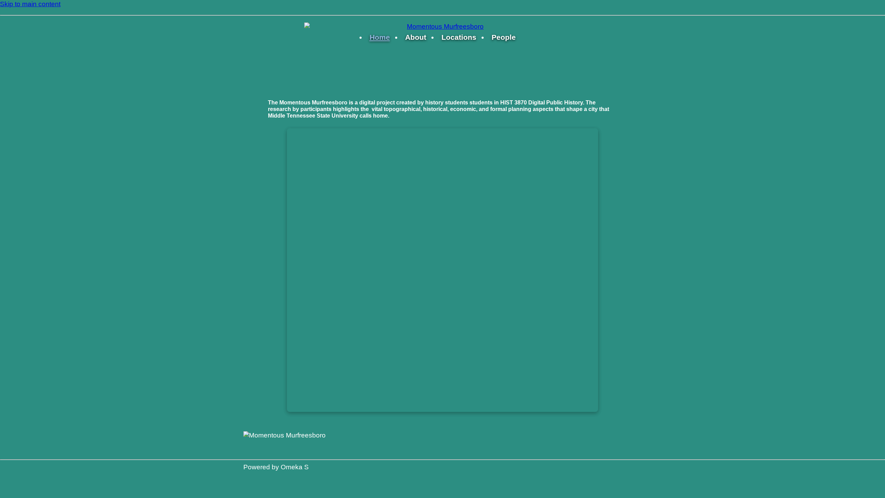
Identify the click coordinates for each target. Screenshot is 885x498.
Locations (458, 37)
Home (380, 37)
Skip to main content (30, 4)
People (504, 37)
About (415, 37)
